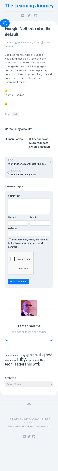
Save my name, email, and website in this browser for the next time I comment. (28, 243)
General (9, 42)
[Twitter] (29, 15)
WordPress (28, 426)
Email (33, 217)
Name (12, 217)
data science (11, 355)
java (48, 354)
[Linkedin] (22, 15)
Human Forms (14, 139)
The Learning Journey (29, 6)
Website (12, 228)
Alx (48, 426)
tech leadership (18, 364)
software (42, 360)
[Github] (35, 15)
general (33, 354)
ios (42, 356)
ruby (21, 359)
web (15, 114)
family (22, 355)
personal (13, 360)
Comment (14, 195)
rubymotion (31, 360)
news (7, 360)
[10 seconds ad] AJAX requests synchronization (39, 142)
